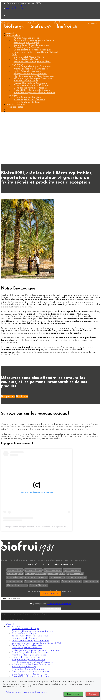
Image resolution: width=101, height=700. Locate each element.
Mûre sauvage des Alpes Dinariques (33, 78)
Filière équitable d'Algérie (27, 97)
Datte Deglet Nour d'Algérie (29, 57)
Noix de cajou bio (15, 574)
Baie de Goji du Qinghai (26, 43)
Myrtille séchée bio (75, 574)
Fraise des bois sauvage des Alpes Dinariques (31, 63)
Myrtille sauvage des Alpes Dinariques (34, 76)
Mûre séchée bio (14, 578)
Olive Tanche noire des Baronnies (31, 88)
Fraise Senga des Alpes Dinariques (32, 66)
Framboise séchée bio (76, 578)
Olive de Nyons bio (38, 585)
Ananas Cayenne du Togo (27, 38)
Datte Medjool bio (56, 574)
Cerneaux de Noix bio (71, 581)
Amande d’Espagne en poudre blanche (34, 40)
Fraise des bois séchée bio (35, 578)
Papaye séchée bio (72, 570)
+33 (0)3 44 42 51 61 (16, 6)
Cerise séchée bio (14, 581)
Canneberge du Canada (26, 47)
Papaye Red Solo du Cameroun (30, 83)
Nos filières (12, 95)
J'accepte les (51, 604)
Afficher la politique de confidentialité (26, 692)
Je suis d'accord (73, 694)
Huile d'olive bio (91, 581)
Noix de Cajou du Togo (26, 81)
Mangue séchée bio (53, 570)
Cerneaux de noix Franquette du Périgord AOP (35, 53)
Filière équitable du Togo (27, 102)
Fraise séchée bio (57, 578)
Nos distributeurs (15, 104)
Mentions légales (15, 619)
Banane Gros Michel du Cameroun (31, 45)
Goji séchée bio (52, 581)
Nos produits (13, 35)
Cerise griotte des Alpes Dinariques (32, 50)
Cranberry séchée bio (34, 581)
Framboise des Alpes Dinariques (31, 69)
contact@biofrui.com (17, 8)
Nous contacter (14, 107)
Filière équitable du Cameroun (29, 100)
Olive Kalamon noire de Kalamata (31, 85)
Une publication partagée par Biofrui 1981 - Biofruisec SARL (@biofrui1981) (36, 527)
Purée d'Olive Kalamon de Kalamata (33, 90)
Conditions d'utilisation (59, 604)
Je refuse (92, 694)
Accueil (10, 33)
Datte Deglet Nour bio (35, 574)
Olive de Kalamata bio (17, 585)
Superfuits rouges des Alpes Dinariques (34, 93)
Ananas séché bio (15, 570)
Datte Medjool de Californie (29, 59)
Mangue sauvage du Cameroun (30, 74)
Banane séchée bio (33, 570)
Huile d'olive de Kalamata (27, 71)
